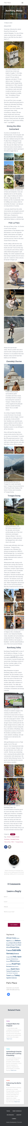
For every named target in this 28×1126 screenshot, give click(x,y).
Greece (16, 954)
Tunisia (12, 975)
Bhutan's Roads (15, 837)
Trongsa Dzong (19, 842)
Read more (9, 1038)
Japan (19, 957)
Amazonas (13, 940)
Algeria (8, 940)
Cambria (14, 1118)
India (11, 956)
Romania (9, 966)
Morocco (13, 961)
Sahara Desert (15, 966)
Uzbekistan (14, 978)
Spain (13, 969)
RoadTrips (16, 964)
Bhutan (9, 837)
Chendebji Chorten (14, 839)
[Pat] (14, 859)
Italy (14, 956)
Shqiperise (8, 969)
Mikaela (16, 959)
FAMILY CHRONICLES (17, 1111)
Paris (7, 964)
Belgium (11, 943)
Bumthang (6, 839)
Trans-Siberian (9, 973)
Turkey (17, 975)
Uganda (8, 978)
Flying (17, 947)
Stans (17, 969)
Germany (10, 953)
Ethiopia (12, 947)
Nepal (18, 961)
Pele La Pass (7, 842)
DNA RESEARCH (10, 1114)
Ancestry (18, 1114)
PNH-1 (13, 842)
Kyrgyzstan (8, 959)
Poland (10, 964)
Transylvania (15, 973)
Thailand (8, 971)
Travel (12, 834)
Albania (17, 938)
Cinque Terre (14, 945)
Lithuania (13, 959)
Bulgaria (8, 945)
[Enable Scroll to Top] (25, 1123)
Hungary (8, 956)
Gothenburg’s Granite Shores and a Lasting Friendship (13, 1053)
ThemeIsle (19, 1122)
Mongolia (8, 961)
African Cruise (11, 938)
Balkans (18, 940)
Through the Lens (15, 971)
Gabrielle (16, 950)
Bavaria (7, 943)
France (9, 950)
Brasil (19, 943)
